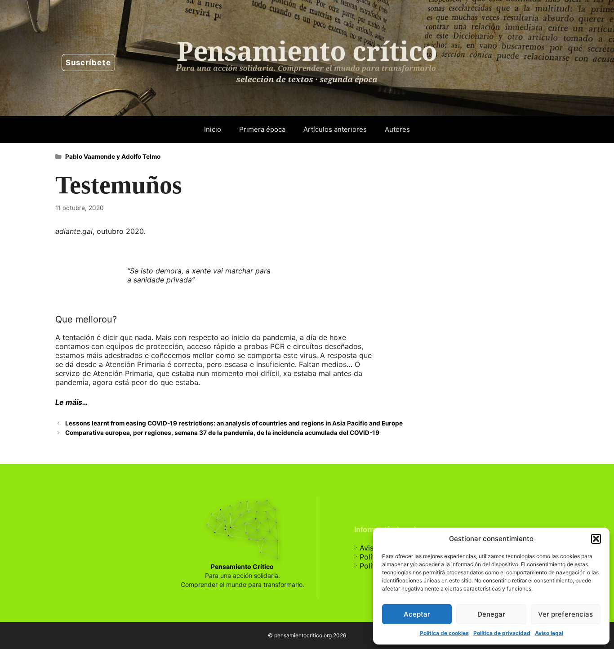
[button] (596, 538)
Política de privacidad (501, 633)
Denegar (491, 614)
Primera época (262, 129)
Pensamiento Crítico (242, 566)
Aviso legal (549, 633)
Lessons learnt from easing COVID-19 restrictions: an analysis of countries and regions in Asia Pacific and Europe (234, 423)
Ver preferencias (565, 614)
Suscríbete (88, 62)
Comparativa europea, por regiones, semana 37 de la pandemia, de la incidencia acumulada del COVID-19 (222, 432)
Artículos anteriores (335, 129)
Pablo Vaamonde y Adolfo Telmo (112, 156)
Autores (397, 129)
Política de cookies (444, 633)
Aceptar (417, 614)
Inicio (212, 129)
